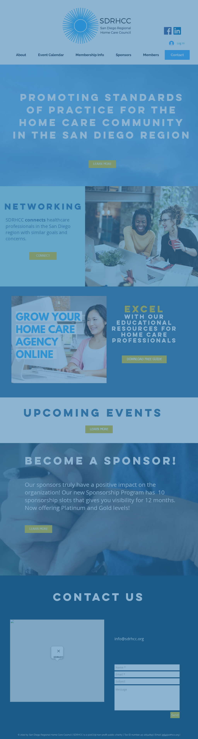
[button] (190, 55)
